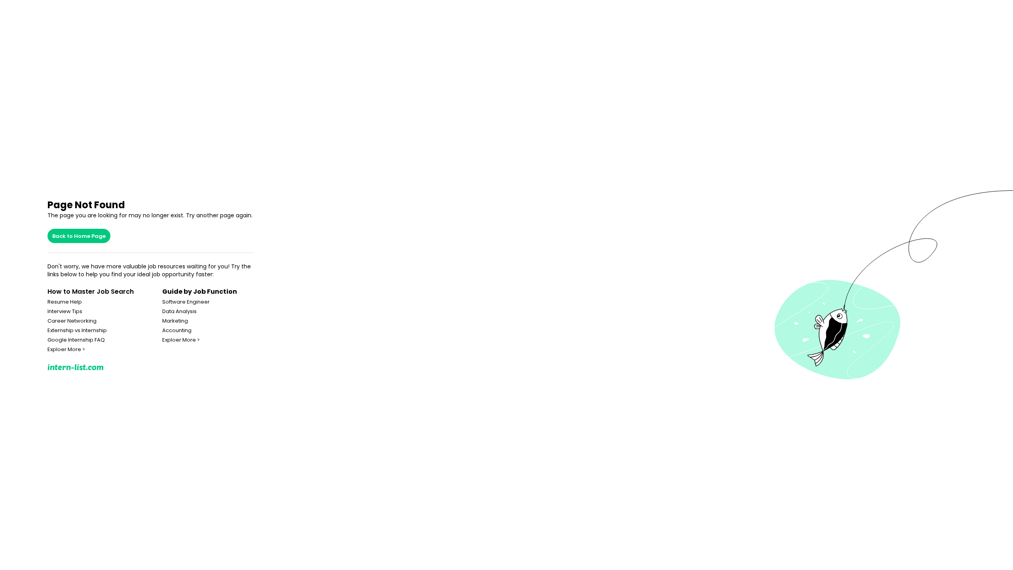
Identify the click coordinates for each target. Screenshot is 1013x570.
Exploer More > (66, 349)
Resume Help (64, 302)
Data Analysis (179, 311)
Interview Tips (64, 311)
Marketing (175, 321)
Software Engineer (186, 302)
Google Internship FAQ (76, 340)
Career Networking (72, 321)
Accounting (177, 330)
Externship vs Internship (77, 330)
